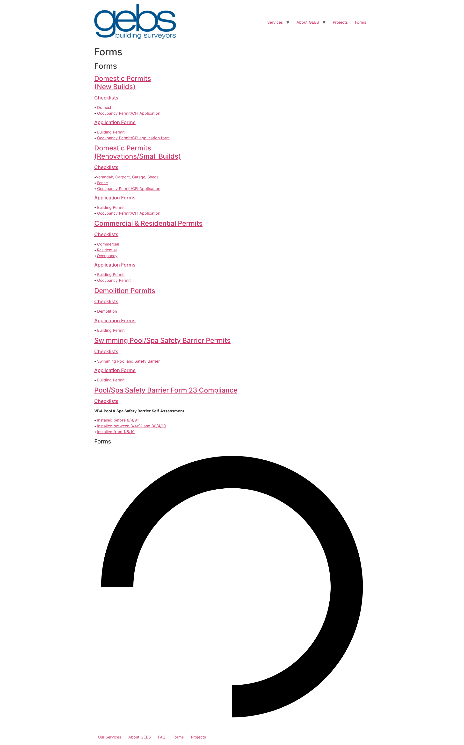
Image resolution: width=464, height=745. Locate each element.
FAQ (161, 737)
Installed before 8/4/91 (118, 420)
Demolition (107, 311)
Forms (360, 22)
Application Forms (115, 122)
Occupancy (107, 255)
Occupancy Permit (114, 280)
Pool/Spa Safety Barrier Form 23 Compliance (165, 390)
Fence (102, 182)
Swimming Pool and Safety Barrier (128, 361)
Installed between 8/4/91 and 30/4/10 (131, 425)
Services (275, 22)
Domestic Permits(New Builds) (122, 82)
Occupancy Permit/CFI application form (133, 137)
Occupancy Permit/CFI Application (128, 113)
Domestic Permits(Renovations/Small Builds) (137, 152)
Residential (107, 249)
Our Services (109, 737)
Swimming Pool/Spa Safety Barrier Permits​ (162, 340)
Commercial (108, 244)
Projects (340, 22)
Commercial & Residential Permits (148, 223)
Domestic (106, 107)
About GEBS (308, 22)
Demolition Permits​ (124, 291)
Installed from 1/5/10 (116, 431)
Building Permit (111, 132)
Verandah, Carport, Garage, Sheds (127, 177)
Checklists (106, 98)
